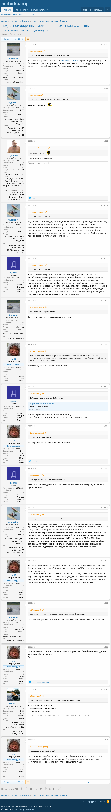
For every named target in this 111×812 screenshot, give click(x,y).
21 (23, 39)
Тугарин (13, 155)
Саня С (6, 34)
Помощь (101, 801)
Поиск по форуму (26, 14)
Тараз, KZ (20, 284)
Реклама (30, 809)
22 (28, 39)
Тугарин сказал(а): (37, 212)
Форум (7, 9)
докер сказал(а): (36, 51)
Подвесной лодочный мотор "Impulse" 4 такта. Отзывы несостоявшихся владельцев (45, 27)
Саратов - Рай (18, 170)
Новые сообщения (9, 14)
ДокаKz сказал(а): (37, 307)
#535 (106, 468)
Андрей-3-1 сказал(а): (38, 148)
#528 (106, 141)
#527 (106, 88)
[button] (28, 9)
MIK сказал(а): (35, 393)
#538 (106, 603)
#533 (106, 387)
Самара (21, 114)
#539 (106, 647)
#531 (106, 300)
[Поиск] (107, 9)
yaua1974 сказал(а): (38, 746)
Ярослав (13, 58)
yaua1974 (14, 703)
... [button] (15, 39)
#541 (106, 740)
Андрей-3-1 (14, 102)
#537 (106, 560)
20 (19, 39)
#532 (106, 344)
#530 (106, 258)
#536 (106, 508)
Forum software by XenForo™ (26, 806)
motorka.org (19, 809)
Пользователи (38, 9)
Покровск (20, 715)
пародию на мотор (69, 60)
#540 (106, 689)
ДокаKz (13, 272)
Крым (22, 374)
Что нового (20, 9)
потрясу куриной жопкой (41, 403)
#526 (106, 44)
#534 (106, 426)
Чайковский (19, 71)
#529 (106, 205)
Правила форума (88, 801)
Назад (6, 39)
